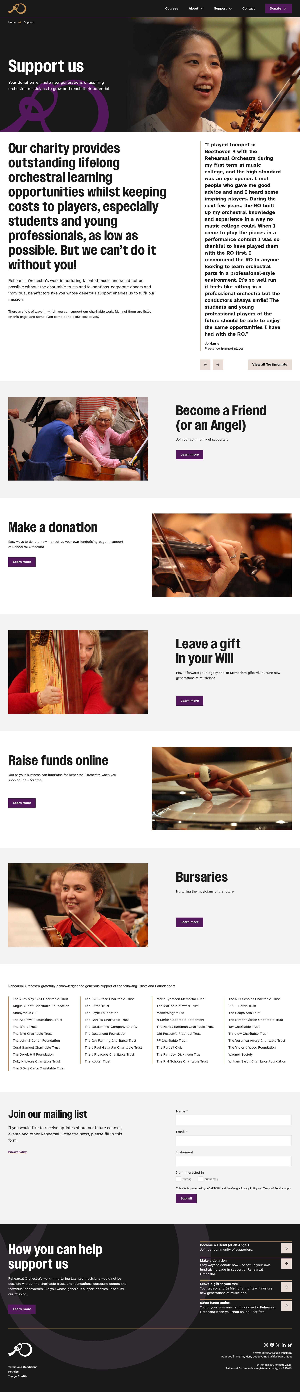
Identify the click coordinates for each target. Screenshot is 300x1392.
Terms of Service (273, 1188)
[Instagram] (266, 1345)
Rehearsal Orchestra (17, 8)
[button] (205, 364)
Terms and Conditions (22, 1367)
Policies (13, 1371)
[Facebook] (272, 1345)
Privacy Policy (17, 1152)
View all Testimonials (269, 364)
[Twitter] (278, 1345)
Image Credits (17, 1376)
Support (29, 22)
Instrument (184, 1152)
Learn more (190, 454)
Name (182, 1111)
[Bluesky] (290, 1345)
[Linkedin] (284, 1345)
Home (12, 22)
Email (181, 1132)
